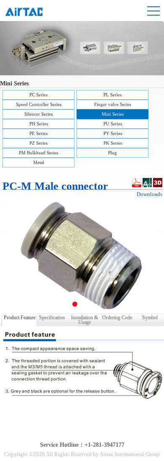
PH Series (38, 123)
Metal (38, 162)
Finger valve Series (112, 104)
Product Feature (19, 318)
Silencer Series (38, 114)
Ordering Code (117, 318)
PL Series (112, 94)
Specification (52, 318)
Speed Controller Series (38, 104)
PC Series (38, 94)
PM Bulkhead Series (38, 152)
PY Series (112, 133)
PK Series (112, 143)
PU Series (112, 123)
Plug (112, 152)
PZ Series (38, 143)
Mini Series (113, 114)
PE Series (38, 133)
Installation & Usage (84, 319)
